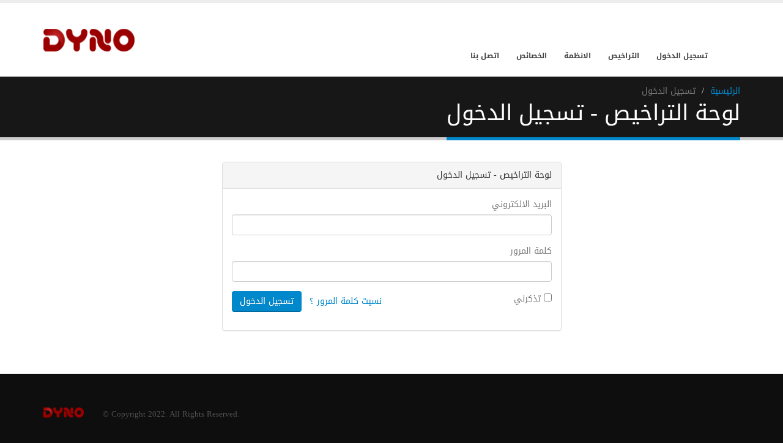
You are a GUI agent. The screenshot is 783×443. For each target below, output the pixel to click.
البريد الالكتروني (522, 204)
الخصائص (531, 55)
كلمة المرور (531, 251)
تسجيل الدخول (682, 55)
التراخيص (623, 55)
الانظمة (577, 55)
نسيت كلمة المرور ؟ (346, 301)
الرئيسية (725, 91)
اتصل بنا (484, 55)
